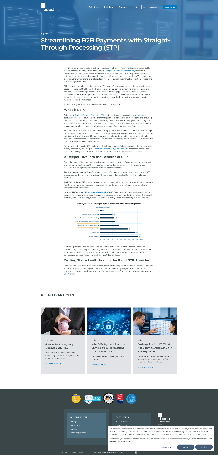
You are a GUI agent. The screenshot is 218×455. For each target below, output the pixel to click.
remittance (139, 115)
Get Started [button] (170, 7)
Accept (185, 447)
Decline (204, 447)
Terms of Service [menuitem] (77, 452)
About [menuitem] (160, 425)
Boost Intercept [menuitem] (121, 421)
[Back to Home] (47, 7)
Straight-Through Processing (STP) (120, 70)
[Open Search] (136, 6)
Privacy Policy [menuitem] (64, 452)
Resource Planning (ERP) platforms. (109, 148)
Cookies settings (168, 447)
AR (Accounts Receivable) (96, 192)
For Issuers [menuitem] (74, 429)
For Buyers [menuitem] (74, 421)
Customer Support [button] (151, 7)
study (115, 94)
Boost (66, 274)
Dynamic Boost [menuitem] (121, 425)
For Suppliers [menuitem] (75, 425)
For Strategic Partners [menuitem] (78, 433)
